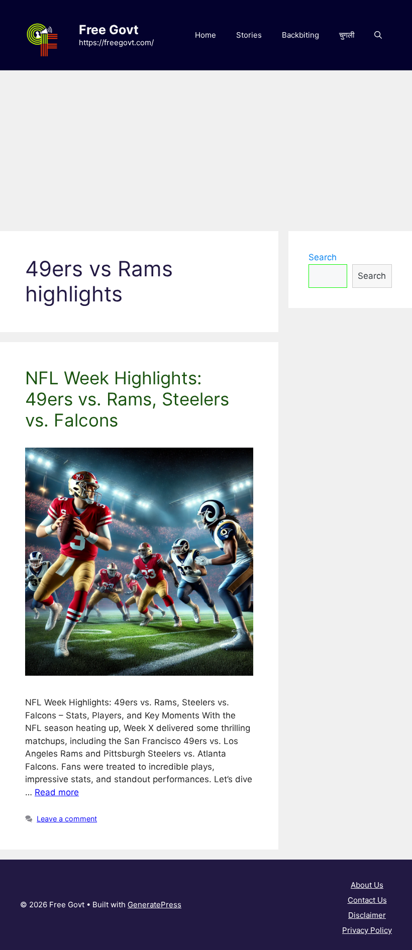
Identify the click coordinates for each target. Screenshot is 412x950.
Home (205, 35)
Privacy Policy (367, 930)
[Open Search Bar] (378, 35)
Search (322, 257)
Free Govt (109, 29)
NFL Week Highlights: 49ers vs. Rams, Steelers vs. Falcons (127, 399)
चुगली (346, 35)
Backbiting (300, 35)
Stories (249, 35)
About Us (367, 885)
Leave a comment (67, 818)
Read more (57, 792)
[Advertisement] (206, 145)
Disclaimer (367, 915)
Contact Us (367, 900)
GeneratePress (154, 904)
